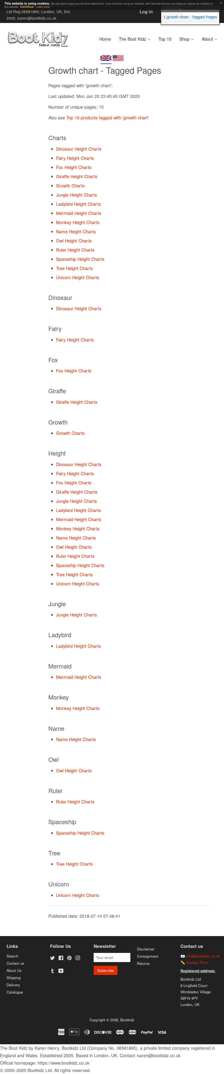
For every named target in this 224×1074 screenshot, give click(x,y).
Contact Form (197, 962)
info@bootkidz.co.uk (203, 956)
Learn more (43, 7)
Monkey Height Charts (78, 222)
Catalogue (15, 992)
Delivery (13, 984)
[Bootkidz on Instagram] (77, 958)
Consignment (147, 956)
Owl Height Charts (74, 240)
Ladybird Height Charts (78, 204)
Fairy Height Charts (75, 158)
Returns (143, 963)
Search (12, 956)
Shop (185, 39)
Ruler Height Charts (75, 250)
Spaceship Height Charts (80, 259)
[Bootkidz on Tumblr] (52, 971)
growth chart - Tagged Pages (192, 17)
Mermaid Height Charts (78, 213)
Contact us (15, 963)
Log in (146, 11)
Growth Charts (70, 185)
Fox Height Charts (73, 167)
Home (105, 39)
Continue (27, 6)
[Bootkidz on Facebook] (60, 958)
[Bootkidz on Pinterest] (69, 958)
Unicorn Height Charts (77, 277)
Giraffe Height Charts (76, 176)
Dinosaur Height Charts (79, 149)
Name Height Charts (76, 231)
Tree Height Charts (74, 268)
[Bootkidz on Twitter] (52, 958)
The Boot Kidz (133, 39)
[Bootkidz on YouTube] (60, 971)
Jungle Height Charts (76, 194)
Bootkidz (127, 1019)
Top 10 (165, 39)
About (208, 39)
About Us (14, 970)
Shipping (14, 977)
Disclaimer (145, 949)
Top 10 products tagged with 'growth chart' (107, 117)
